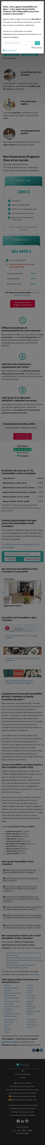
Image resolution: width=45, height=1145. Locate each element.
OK (37, 43)
